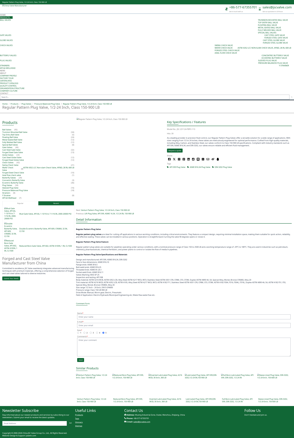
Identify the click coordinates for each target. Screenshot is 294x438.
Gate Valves (5, 35)
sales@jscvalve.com (277, 7)
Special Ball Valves (267, 32)
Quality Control (8, 86)
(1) (73, 175)
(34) (256, 62)
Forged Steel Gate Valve (276, 37)
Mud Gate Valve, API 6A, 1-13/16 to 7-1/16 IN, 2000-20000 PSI (45, 214)
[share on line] (198, 159)
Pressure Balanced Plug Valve (273, 63)
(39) (260, 56)
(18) (72, 190)
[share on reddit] (193, 159)
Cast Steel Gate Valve (274, 35)
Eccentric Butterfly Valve (274, 58)
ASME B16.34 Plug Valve (200, 167)
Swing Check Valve (224, 45)
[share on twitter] (174, 159)
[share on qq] (218, 159)
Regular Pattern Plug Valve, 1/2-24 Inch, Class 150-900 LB (87, 104)
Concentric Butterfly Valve (275, 55)
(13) (72, 152)
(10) (72, 172)
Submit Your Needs (11, 278)
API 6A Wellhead (8, 68)
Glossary (79, 422)
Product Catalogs (9, 83)
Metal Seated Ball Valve (269, 27)
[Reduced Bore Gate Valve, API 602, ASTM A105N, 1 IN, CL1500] (10, 246)
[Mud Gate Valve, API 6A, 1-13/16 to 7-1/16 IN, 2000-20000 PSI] (10, 213)
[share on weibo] (213, 159)
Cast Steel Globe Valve (274, 40)
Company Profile (8, 75)
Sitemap (78, 426)
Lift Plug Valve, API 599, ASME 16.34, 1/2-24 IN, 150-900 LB (109, 213)
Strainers (5, 65)
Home (3, 15)
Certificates (6, 80)
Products (5, 17)
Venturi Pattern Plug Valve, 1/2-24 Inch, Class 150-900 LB (105, 210)
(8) (236, 48)
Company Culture (8, 91)
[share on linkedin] (188, 159)
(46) (262, 36)
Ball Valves (5, 20)
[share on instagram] (179, 159)
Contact (4, 93)
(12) (72, 140)
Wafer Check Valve (224, 48)
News (2, 70)
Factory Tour (6, 78)
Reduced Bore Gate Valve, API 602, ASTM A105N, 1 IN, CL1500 (45, 246)
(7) (20, 198)
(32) (72, 150)
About (3, 73)
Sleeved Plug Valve (267, 60)
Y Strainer (284, 65)
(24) (261, 41)
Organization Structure (12, 88)
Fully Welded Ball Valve (269, 30)
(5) (73, 135)
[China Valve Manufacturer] (19, 9)
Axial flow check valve (226, 53)
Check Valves (6, 45)
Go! (70, 423)
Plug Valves (6, 60)
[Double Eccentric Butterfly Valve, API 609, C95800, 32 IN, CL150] (10, 230)
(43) (213, 49)
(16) (72, 188)
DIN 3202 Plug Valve (223, 167)
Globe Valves (6, 40)
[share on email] (207, 159)
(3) (73, 180)
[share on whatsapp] (203, 159)
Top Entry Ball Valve (268, 22)
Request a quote (174, 150)
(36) (72, 183)
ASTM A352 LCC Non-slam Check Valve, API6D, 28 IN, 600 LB (264, 48)
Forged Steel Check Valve (227, 50)
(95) (256, 26)
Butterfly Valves (8, 55)
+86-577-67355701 (243, 7)
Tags (77, 418)
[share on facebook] (169, 159)
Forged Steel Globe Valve (275, 43)
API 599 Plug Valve (177, 167)
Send (81, 360)
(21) (72, 165)
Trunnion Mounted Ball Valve (273, 20)
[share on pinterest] (184, 159)
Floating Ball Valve (267, 25)
